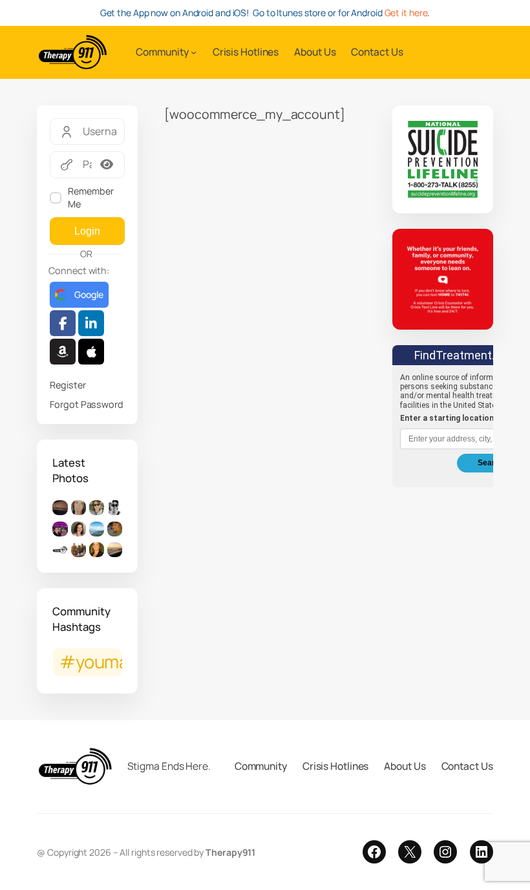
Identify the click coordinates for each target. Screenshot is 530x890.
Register (67, 385)
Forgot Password (86, 404)
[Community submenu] (193, 52)
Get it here (406, 12)
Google (88, 294)
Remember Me (90, 197)
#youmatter (90, 661)
